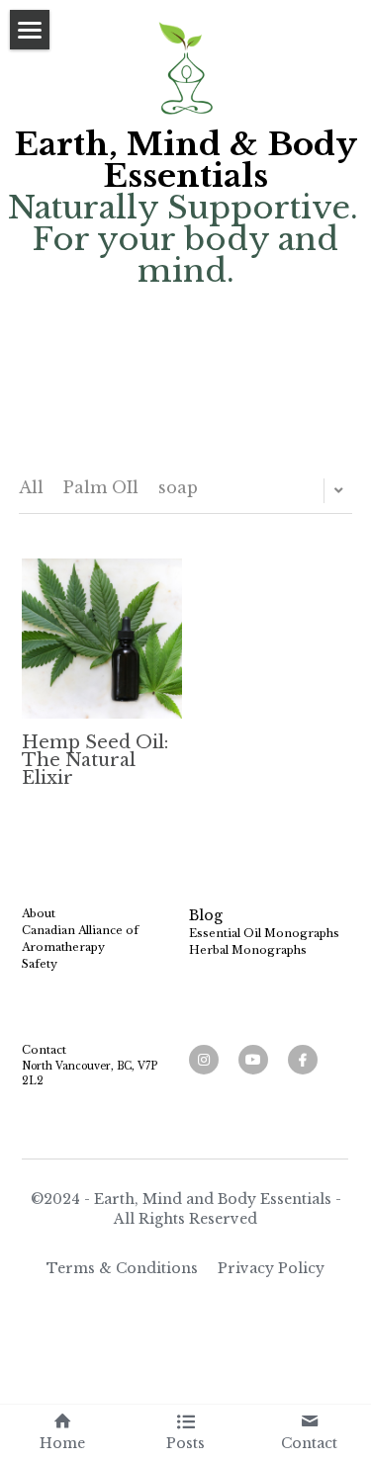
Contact (44, 1050)
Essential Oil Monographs (264, 933)
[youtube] (253, 1059)
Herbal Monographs (248, 950)
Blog (206, 915)
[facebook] (303, 1059)
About (38, 913)
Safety (39, 964)
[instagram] (204, 1059)
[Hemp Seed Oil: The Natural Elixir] (102, 638)
